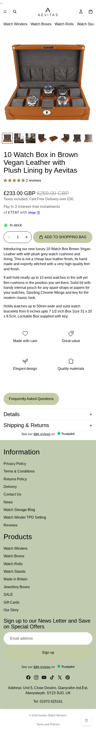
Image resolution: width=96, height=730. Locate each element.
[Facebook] (28, 677)
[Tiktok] (52, 677)
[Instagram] (36, 677)
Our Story (11, 610)
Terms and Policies (48, 724)
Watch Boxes (41, 24)
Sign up (48, 652)
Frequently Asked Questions (31, 399)
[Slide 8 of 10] (89, 138)
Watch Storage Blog (19, 510)
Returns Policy (15, 479)
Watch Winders (15, 24)
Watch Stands (14, 571)
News (8, 502)
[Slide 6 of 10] (65, 138)
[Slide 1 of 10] (7, 138)
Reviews (10, 525)
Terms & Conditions (19, 471)
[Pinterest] (67, 677)
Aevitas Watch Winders (52, 715)
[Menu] (5, 12)
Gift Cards (11, 602)
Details (12, 414)
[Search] (15, 12)
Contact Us (12, 494)
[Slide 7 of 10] (77, 138)
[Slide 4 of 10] (42, 138)
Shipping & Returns (26, 425)
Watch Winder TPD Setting (25, 517)
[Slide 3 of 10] (30, 138)
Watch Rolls (64, 24)
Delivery (10, 487)
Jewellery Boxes (17, 587)
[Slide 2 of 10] (19, 138)
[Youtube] (44, 677)
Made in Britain (15, 579)
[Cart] (91, 12)
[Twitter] (60, 677)
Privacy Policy (15, 464)
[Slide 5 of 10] (54, 138)
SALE (8, 594)
